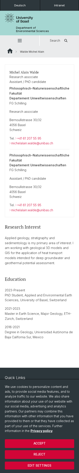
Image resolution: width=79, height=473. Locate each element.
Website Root (10, 50)
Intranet (59, 5)
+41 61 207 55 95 (29, 138)
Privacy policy (41, 431)
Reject (39, 454)
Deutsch (20, 5)
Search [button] (55, 40)
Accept (40, 443)
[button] (19, 40)
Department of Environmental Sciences (32, 29)
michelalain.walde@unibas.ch (32, 143)
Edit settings (39, 465)
